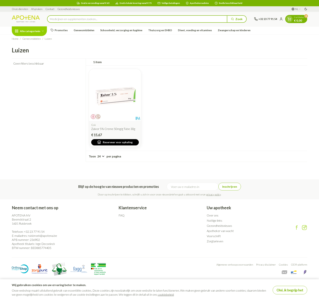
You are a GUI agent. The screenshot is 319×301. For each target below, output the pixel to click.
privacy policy (213, 194)
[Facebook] (296, 227)
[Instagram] (304, 227)
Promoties (61, 30)
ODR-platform (299, 264)
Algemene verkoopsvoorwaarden (234, 264)
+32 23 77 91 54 (34, 231)
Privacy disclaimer (266, 264)
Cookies (283, 264)
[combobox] (137, 19)
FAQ (121, 215)
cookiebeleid (166, 294)
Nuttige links (214, 220)
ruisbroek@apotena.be (42, 235)
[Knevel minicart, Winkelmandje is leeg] (289, 19)
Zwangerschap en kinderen (234, 30)
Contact (49, 9)
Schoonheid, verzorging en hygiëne (121, 30)
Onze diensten (20, 9)
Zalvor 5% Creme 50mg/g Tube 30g (113, 128)
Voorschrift (214, 236)
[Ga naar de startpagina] (26, 19)
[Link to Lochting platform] (305, 272)
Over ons (212, 215)
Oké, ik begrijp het (290, 290)
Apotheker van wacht (220, 231)
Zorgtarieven (215, 241)
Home (15, 38)
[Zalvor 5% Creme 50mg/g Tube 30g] (115, 95)
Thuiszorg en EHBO (160, 30)
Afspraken (36, 9)
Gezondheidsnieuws (68, 9)
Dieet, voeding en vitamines (195, 30)
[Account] (281, 19)
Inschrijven (229, 186)
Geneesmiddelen (84, 30)
